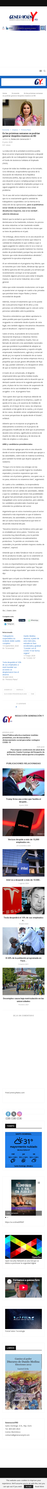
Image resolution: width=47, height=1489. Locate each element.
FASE (32, 694)
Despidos (19, 690)
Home (5, 93)
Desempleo (8, 690)
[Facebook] (17, 3)
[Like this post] (19, 707)
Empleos (15, 130)
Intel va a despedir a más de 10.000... (23, 880)
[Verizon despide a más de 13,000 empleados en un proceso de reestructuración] (23, 822)
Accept (28, 1486)
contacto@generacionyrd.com (17, 1435)
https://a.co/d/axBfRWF (14, 1222)
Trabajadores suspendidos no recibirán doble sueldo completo (11, 639)
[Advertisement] (23, 51)
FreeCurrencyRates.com (15, 1092)
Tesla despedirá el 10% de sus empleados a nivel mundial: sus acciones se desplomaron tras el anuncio (12, 668)
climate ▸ (23, 1166)
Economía (15, 93)
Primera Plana (26, 130)
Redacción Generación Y (21, 139)
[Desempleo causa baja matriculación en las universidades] (23, 981)
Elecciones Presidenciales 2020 (15, 694)
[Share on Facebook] (23, 707)
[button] (39, 1183)
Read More (39, 1486)
